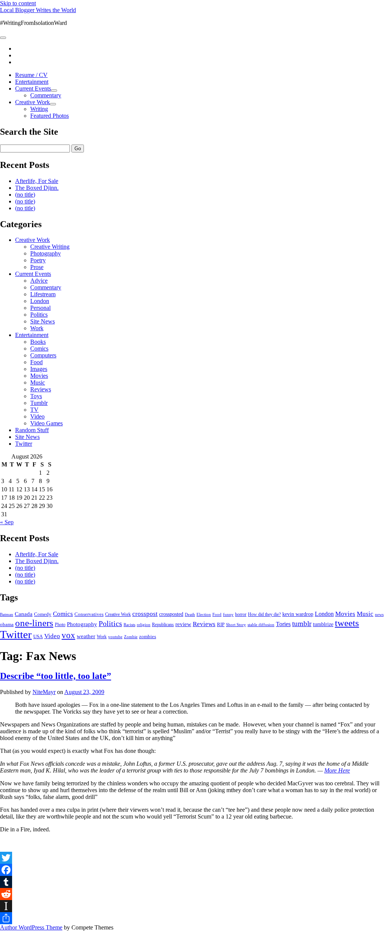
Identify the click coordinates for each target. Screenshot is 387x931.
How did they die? (264, 614)
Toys (36, 396)
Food (36, 362)
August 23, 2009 (84, 692)
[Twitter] (193, 858)
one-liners (34, 623)
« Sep (7, 522)
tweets (347, 623)
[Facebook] (193, 870)
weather (86, 636)
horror (240, 614)
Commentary (45, 95)
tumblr (301, 624)
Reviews (40, 389)
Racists (129, 624)
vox (68, 635)
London (39, 301)
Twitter (23, 443)
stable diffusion (261, 624)
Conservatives (89, 614)
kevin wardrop (297, 614)
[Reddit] (193, 894)
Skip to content (18, 3)
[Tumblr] (193, 882)
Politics (39, 314)
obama (7, 624)
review (183, 624)
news (379, 614)
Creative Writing (50, 246)
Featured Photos (49, 115)
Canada (24, 614)
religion (143, 624)
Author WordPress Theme (31, 927)
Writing (39, 109)
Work (36, 328)
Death (190, 614)
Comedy (42, 614)
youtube (115, 636)
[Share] (193, 918)
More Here (337, 770)
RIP (220, 624)
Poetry (38, 260)
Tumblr (39, 403)
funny (228, 614)
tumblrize (323, 624)
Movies (39, 375)
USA (38, 636)
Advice (39, 280)
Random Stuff (32, 430)
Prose (36, 267)
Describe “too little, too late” (55, 676)
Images (38, 369)
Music (37, 382)
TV (34, 409)
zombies (147, 636)
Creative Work (32, 102)
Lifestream (43, 294)
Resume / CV (31, 75)
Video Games (46, 423)
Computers (43, 355)
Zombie (131, 636)
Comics (39, 348)
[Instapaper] (193, 906)
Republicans (163, 624)
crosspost (145, 613)
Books (38, 342)
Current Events (33, 88)
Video (37, 416)
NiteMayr (44, 692)
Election (204, 614)
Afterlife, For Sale (36, 181)
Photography (45, 253)
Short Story (236, 624)
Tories (283, 624)
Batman (6, 614)
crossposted (171, 614)
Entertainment (31, 81)
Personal (40, 308)
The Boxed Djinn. (37, 188)
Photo (60, 624)
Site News (42, 321)
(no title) (25, 194)
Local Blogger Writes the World (38, 10)
